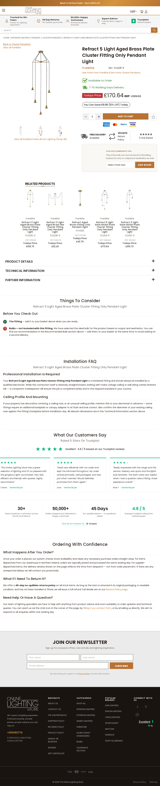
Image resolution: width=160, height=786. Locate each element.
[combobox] (77, 30)
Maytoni (109, 728)
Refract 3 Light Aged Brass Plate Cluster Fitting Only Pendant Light (30, 227)
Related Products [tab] (40, 184)
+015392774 (14, 732)
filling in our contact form (97, 608)
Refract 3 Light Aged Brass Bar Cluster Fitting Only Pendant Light (55, 227)
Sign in (51, 738)
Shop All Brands (114, 740)
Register (52, 741)
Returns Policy (56, 726)
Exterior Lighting (86, 715)
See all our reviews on (79, 523)
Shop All (81, 703)
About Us (53, 703)
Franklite (88, 68)
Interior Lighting (86, 709)
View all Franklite (12, 47)
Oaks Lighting (112, 717)
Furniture (82, 726)
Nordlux (109, 734)
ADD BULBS (144, 164)
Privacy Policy (84, 673)
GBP (132, 11)
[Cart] (142, 11)
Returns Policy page (116, 589)
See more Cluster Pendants (125, 72)
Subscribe (121, 666)
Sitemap (52, 747)
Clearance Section (82, 749)
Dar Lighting (111, 705)
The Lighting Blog (57, 715)
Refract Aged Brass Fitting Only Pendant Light (80, 225)
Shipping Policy (56, 720)
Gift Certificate (56, 753)
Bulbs (79, 741)
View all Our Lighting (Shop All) (50, 139)
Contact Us (54, 709)
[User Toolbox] (146, 11)
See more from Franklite (95, 72)
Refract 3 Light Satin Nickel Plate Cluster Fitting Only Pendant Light (130, 227)
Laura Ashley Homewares (83, 734)
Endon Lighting (113, 711)
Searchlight (111, 723)
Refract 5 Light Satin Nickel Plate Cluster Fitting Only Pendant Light (105, 227)
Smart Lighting (84, 720)
